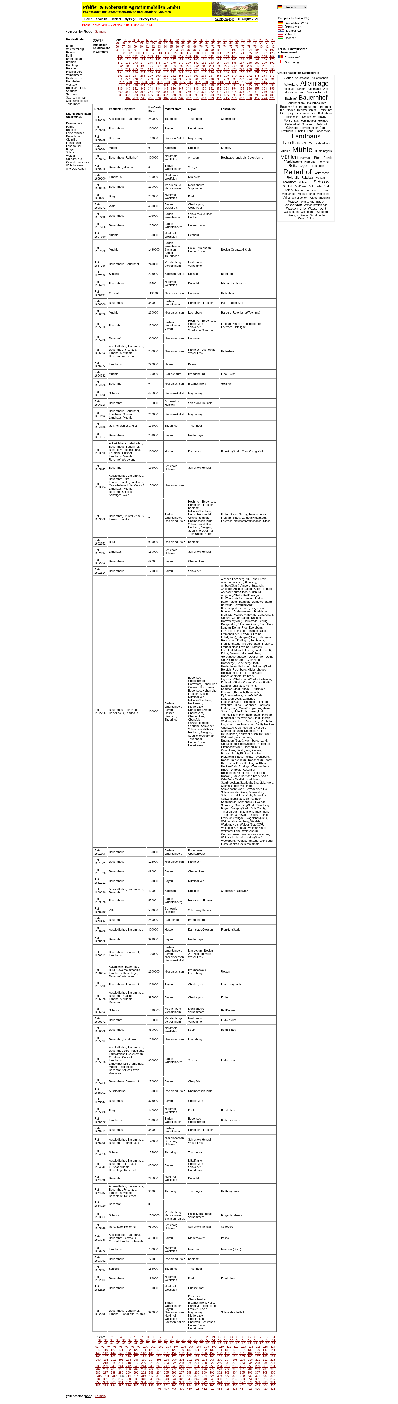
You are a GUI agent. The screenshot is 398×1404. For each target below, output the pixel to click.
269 (226, 75)
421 (272, 98)
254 (272, 72)
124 (242, 53)
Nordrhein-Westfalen (73, 83)
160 (196, 59)
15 (195, 40)
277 (128, 79)
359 (272, 88)
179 (181, 62)
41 (189, 43)
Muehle (285, 151)
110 (138, 53)
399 (257, 95)
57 (123, 46)
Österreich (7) (292, 27)
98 (206, 49)
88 (146, 49)
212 (272, 66)
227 (226, 69)
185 (226, 62)
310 (220, 82)
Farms (70, 126)
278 (135, 79)
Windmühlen (306, 218)
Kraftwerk (287, 131)
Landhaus (306, 136)
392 (204, 95)
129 (120, 56)
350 (204, 88)
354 (234, 88)
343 (150, 88)
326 (181, 85)
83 (116, 49)
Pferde (327, 157)
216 (143, 69)
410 (189, 98)
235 (128, 72)
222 (188, 69)
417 (242, 98)
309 (213, 82)
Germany (100, 31)
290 (226, 79)
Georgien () (291, 62)
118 (196, 53)
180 (188, 62)
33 (141, 43)
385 (150, 95)
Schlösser (300, 186)
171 (120, 62)
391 (196, 95)
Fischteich (292, 116)
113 (160, 53)
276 (120, 79)
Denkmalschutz (306, 110)
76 (237, 46)
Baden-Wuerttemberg (75, 47)
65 (171, 46)
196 (151, 66)
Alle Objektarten (76, 168)
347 (181, 88)
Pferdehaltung (293, 161)
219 (166, 69)
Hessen (71, 68)
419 (257, 98)
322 (150, 85)
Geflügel (323, 120)
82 (273, 46)
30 (123, 43)
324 (166, 85)
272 (249, 75)
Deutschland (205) (295, 23)
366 (166, 91)
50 (243, 43)
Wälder (70, 155)
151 (128, 59)
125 (249, 53)
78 (249, 46)
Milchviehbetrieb (319, 143)
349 (196, 88)
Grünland (307, 124)
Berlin (69, 55)
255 (120, 75)
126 (257, 53)
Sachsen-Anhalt (76, 97)
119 (204, 53)
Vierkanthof (289, 193)
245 (204, 72)
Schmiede (315, 186)
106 (264, 49)
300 (144, 82)
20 (225, 40)
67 (183, 46)
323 (158, 85)
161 (204, 59)
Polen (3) (289, 34)
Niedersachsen (75, 78)
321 (143, 85)
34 (147, 43)
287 (204, 79)
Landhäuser (295, 142)
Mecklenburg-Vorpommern (74, 73)
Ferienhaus (325, 113)
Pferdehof (310, 161)
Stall (327, 186)
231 (257, 69)
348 (188, 88)
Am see (299, 92)
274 (264, 75)
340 (128, 88)
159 (188, 59)
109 (130, 53)
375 (234, 91)
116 (182, 53)
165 (234, 59)
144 (234, 56)
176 (158, 62)
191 (272, 62)
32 (135, 43)
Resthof (289, 182)
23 (243, 40)
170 (272, 59)
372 (211, 91)
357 (257, 88)
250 (242, 72)
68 (189, 46)
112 (152, 53)
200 (181, 66)
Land (310, 131)
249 (234, 72)
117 (189, 53)
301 (152, 82)
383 (135, 95)
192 (120, 66)
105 (257, 49)
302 (160, 82)
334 (242, 85)
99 (212, 49)
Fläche (322, 116)
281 (158, 79)
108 (123, 53)
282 (166, 79)
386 (158, 95)
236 (135, 72)
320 (135, 85)
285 (188, 79)
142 (219, 56)
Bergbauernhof (308, 106)
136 (173, 56)
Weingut (293, 215)
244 (196, 72)
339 (120, 88)
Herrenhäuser (309, 127)
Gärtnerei (292, 127)
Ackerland (291, 84)
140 (204, 56)
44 (207, 43)
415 (226, 98)
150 (120, 59)
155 (158, 59)
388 (173, 95)
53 (261, 43)
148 (264, 56)
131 (135, 56)
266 (204, 75)
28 (273, 40)
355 (242, 88)
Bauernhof (313, 97)
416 (234, 98)
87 (140, 49)
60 (141, 46)
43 (201, 43)
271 (242, 75)
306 (190, 82)
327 (188, 85)
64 (165, 46)
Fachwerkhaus (306, 113)
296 (272, 79)
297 (122, 82)
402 (128, 98)
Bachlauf (291, 98)
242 (181, 72)
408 (173, 98)
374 (226, 91)
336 (257, 85)
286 (196, 79)
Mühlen (289, 157)
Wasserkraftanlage (316, 205)
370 (196, 91)
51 (249, 43)
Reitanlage (297, 165)
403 (135, 98)
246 (211, 72)
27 (267, 40)
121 (219, 53)
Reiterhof (297, 172)
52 (255, 43)
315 (257, 82)
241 (173, 72)
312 (235, 82)
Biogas (290, 110)
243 (188, 72)
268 (219, 75)
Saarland (72, 91)
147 (257, 56)
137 (181, 56)
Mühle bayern (323, 151)
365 (158, 91)
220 (173, 69)
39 (177, 43)
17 (207, 40)
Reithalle (293, 177)
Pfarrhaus (306, 157)
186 (234, 62)
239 (158, 72)
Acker (288, 78)
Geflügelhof (292, 124)
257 (135, 75)
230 (249, 69)
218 (158, 69)
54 (267, 43)
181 (196, 62)
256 (128, 75)
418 (249, 98)
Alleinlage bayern (295, 88)
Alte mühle (314, 88)
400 (264, 95)
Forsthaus (291, 120)
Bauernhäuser (316, 103)
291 (234, 79)
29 (117, 43)
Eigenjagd (287, 113)
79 (255, 46)
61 (147, 46)
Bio (282, 110)
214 (128, 69)
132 (143, 56)
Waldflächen (299, 197)
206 (227, 66)
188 (249, 62)
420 (264, 98)
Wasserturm (291, 211)
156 (166, 59)
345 (166, 88)
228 (234, 69)
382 (128, 95)
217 (150, 69)
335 (249, 85)
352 (219, 88)
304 (175, 82)
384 (143, 95)
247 (219, 72)
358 (264, 88)
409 (181, 98)
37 (165, 43)
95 (188, 49)
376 (242, 91)
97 (200, 49)
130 (128, 56)
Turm (324, 190)
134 (158, 56)
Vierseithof (323, 193)
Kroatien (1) (292, 30)
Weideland (307, 211)
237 (143, 72)
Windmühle (317, 215)
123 (234, 53)
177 (166, 62)
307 (198, 82)
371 (204, 91)
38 (171, 43)
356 (249, 88)
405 (151, 98)
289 (219, 79)
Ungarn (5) (290, 38)
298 (129, 82)
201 (189, 66)
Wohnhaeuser (75, 165)
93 (176, 49)
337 (264, 85)
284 (181, 79)
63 (159, 46)
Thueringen (73, 104)
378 (257, 91)
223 (196, 69)
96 (194, 49)
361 (128, 91)
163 (219, 59)
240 (166, 72)
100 (219, 49)
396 (234, 95)
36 (159, 43)
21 (231, 40)
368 (181, 91)
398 (249, 95)
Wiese (304, 215)
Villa (286, 197)
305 (182, 82)
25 (255, 40)
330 (211, 85)
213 (120, 69)
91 (164, 49)
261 (166, 75)
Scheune (304, 182)
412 (204, 98)
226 (219, 69)
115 (174, 53)
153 (143, 59)
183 (211, 62)
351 (211, 88)
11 (171, 40)
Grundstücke (74, 159)
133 (150, 56)
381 (120, 95)
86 (134, 49)
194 (135, 66)
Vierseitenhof (306, 193)
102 (234, 49)
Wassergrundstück (312, 201)
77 (243, 46)
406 (158, 98)
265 (196, 75)
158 (181, 59)
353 (226, 88)
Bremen (71, 62)
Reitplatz (307, 177)
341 (135, 88)
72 (213, 46)
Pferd (317, 157)
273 (257, 75)
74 (225, 46)
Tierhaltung (312, 190)
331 (219, 85)
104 (249, 49)
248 (226, 72)
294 (257, 79)
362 (135, 91)
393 (211, 95)
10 (165, 40)
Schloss (321, 181)
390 (188, 95)
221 (181, 69)
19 (219, 40)
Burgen (70, 149)
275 (272, 75)
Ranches (71, 130)
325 (173, 85)
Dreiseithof (325, 110)
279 (143, 79)
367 (173, 91)
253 (264, 72)
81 (267, 46)
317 (272, 82)
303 (167, 82)
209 (249, 66)
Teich (289, 190)
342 (143, 88)
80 (261, 46)
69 (195, 46)
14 (189, 40)
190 (264, 62)
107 (272, 49)
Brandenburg (74, 58)
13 (183, 40)
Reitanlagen (316, 166)
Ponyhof (323, 161)
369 (188, 91)
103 (242, 49)
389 (181, 95)
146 (249, 56)
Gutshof (321, 124)
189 (257, 62)
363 (143, 91)
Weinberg (322, 211)
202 (196, 66)
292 (242, 79)
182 (204, 62)
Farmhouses (74, 123)
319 (128, 85)
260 (158, 75)
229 (242, 69)
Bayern (70, 52)
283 (173, 79)
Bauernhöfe (288, 106)
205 (219, 66)
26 (261, 40)
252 (257, 72)
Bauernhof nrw (296, 103)
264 (188, 75)
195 (143, 66)
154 (150, 59)
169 (264, 59)
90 (158, 49)
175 (150, 62)
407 (166, 98)
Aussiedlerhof (317, 92)
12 (177, 40)
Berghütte (326, 106)
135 (166, 56)
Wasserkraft (293, 205)
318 (120, 85)
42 (195, 43)
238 (150, 72)
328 (196, 85)
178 (173, 62)
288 (211, 79)
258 (143, 75)
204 (211, 66)
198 (166, 66)
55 (273, 43)
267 (211, 75)
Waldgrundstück (320, 197)
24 (249, 40)
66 (177, 46)
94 (182, 49)
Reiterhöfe (321, 173)
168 (257, 59)
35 (153, 43)
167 (249, 59)
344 (158, 88)
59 (135, 46)
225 (211, 69)
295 (264, 79)
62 (153, 46)
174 (143, 62)
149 (272, 56)
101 (226, 49)
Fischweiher (308, 116)
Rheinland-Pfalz (76, 88)
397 (242, 95)
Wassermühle (296, 208)
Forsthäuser (308, 120)
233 (272, 69)
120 (211, 53)
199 (173, 66)
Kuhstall (300, 131)
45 (213, 43)
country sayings (224, 19)
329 (204, 85)
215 (135, 69)
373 (219, 91)
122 (226, 53)
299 (137, 82)
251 (249, 72)
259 (150, 75)
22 (237, 40)
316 (264, 82)
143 (226, 56)
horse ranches (75, 133)
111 (145, 53)
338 (272, 85)
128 (272, 53)
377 (249, 91)
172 (128, 62)
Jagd (323, 127)
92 (170, 49)
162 (211, 59)
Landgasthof (323, 131)
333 (234, 85)
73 (219, 46)
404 (143, 98)
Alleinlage (314, 83)
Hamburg (72, 65)
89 (152, 49)
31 (129, 43)
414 (219, 98)
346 (173, 88)
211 (265, 66)
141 (211, 56)
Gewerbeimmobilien (78, 162)
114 (167, 53)
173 (135, 62)
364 (150, 91)
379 (264, 91)
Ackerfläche (302, 78)
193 (128, 66)
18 (213, 40)
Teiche (299, 190)
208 (242, 66)
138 (188, 56)
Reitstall (320, 177)
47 (225, 43)
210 (257, 66)
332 (226, 85)
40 (183, 43)
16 (201, 40)
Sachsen (71, 94)
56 (117, 46)
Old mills (71, 139)
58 (129, 46)
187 (242, 62)
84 (122, 49)
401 (272, 95)
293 (249, 79)
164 (226, 59)
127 (264, 53)
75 (231, 46)
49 (237, 43)
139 (196, 56)
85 (128, 49)
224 (204, 69)
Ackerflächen (320, 78)
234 (120, 72)
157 (173, 59)
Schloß (287, 186)
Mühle (302, 149)
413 (211, 98)
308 (205, 82)
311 (228, 82)
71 (207, 46)
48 (231, 43)
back (88, 31)
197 (158, 66)
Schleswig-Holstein (78, 100)
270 (234, 75)
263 (181, 75)
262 (173, 75)
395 (226, 95)
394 (219, 95)
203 (204, 66)
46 (219, 43)
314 (249, 82)
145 (242, 56)
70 (201, 46)
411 (196, 98)
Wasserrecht (317, 208)
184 (219, 62)
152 (135, 59)
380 (272, 91)
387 (166, 95)
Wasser (293, 201)
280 (150, 79)
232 (264, 69)
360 (120, 91)
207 (234, 66)
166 (242, 59)
